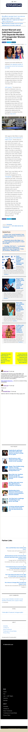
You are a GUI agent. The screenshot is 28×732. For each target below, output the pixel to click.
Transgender (8, 176)
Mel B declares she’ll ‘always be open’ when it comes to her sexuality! (20, 260)
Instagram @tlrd (19, 612)
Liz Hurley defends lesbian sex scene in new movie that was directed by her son (16, 508)
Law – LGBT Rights (8, 696)
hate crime (12, 113)
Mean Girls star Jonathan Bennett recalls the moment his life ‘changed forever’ (20, 307)
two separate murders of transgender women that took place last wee (14, 66)
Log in (18, 728)
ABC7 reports (8, 87)
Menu (15, 1)
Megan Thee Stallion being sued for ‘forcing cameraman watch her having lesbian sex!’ (20, 283)
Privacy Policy (6, 632)
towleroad (9, 224)
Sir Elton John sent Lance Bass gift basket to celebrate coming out (20, 329)
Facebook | (12, 612)
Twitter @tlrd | (5, 612)
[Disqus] (14, 386)
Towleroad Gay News (14, 5)
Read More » (6, 274)
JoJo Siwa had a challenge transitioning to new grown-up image (16, 500)
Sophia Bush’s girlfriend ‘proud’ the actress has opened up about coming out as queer (16, 452)
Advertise (5, 626)
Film (4, 694)
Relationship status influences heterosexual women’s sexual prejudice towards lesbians (16, 492)
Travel (4, 691)
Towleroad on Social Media (9, 631)
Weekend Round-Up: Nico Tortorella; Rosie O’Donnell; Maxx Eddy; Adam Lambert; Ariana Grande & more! (15, 557)
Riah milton (20, 225)
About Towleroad (7, 629)
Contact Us (6, 627)
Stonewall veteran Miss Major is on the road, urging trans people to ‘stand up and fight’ (13, 242)
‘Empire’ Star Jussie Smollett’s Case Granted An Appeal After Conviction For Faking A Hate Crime (14, 236)
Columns (5, 698)
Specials (5, 700)
